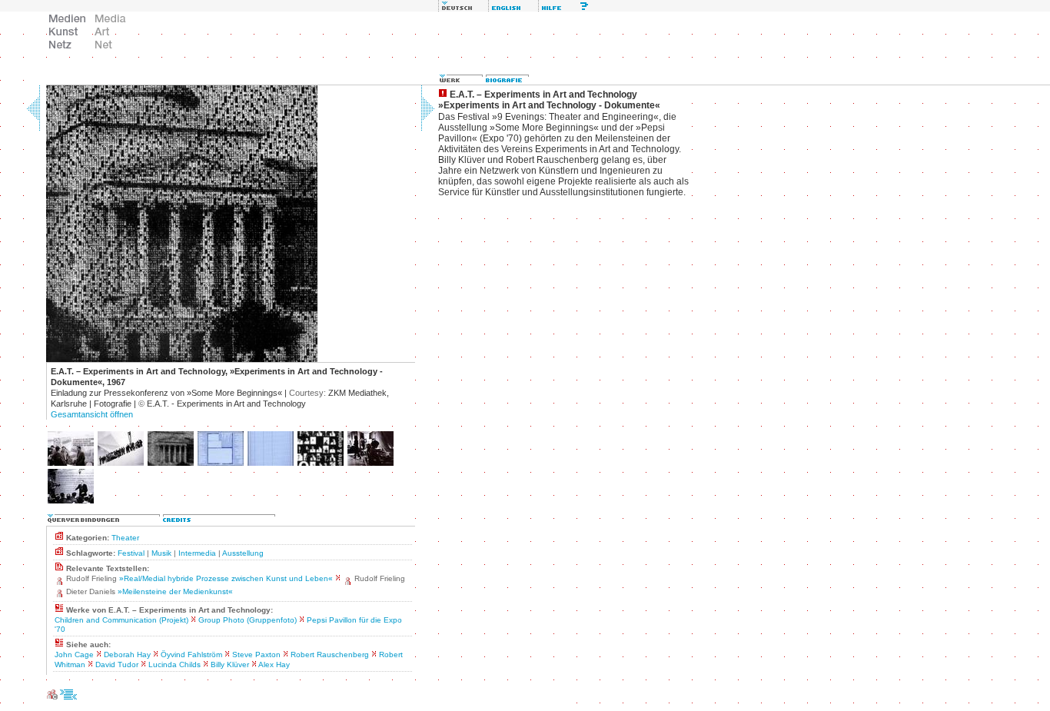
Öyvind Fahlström (191, 654)
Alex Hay (274, 664)
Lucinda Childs (174, 664)
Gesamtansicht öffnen (92, 414)
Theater (125, 537)
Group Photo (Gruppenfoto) (247, 620)
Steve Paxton (256, 654)
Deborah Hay (127, 654)
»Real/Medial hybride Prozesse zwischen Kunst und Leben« (226, 578)
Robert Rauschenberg (330, 654)
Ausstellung (243, 553)
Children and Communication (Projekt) (121, 620)
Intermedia (197, 553)
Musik (161, 553)
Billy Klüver (230, 664)
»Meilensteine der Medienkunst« (175, 591)
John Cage (74, 654)
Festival (131, 553)
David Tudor (116, 664)
